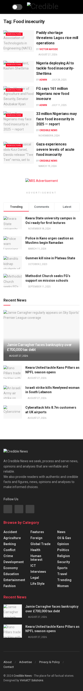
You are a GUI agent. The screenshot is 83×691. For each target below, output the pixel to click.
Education (11, 574)
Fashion (9, 586)
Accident (10, 532)
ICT (33, 565)
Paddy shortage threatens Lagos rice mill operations (57, 37)
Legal (34, 577)
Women (63, 586)
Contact (8, 667)
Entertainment (14, 580)
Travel (62, 574)
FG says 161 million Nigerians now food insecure (52, 93)
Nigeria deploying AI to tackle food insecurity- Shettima (55, 68)
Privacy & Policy (49, 662)
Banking (9, 544)
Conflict (9, 550)
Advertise (25, 662)
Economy (10, 568)
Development (13, 562)
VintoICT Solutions (31, 680)
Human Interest (36, 557)
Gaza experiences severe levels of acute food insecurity (55, 149)
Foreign (36, 538)
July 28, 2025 (59, 79)
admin (43, 79)
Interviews (38, 571)
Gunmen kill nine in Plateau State (50, 258)
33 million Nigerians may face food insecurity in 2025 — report (56, 119)
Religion (63, 556)
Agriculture (14, 34)
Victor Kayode (48, 49)
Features (37, 532)
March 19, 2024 (47, 166)
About (7, 662)
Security (63, 562)
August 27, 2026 (47, 54)
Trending (64, 580)
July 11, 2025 (59, 105)
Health (35, 550)
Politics (63, 550)
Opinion (63, 544)
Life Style (37, 583)
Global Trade (40, 544)
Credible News (48, 130)
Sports (62, 568)
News (61, 532)
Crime (8, 556)
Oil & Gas (64, 538)
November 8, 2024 (49, 135)
